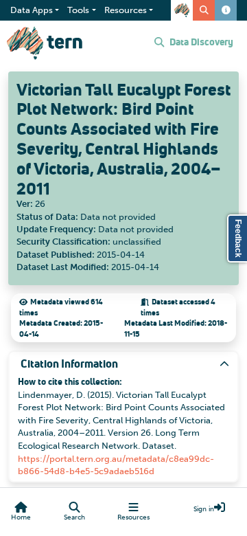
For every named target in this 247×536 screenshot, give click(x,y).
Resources (133, 517)
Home (21, 517)
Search (74, 517)
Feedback (238, 238)
